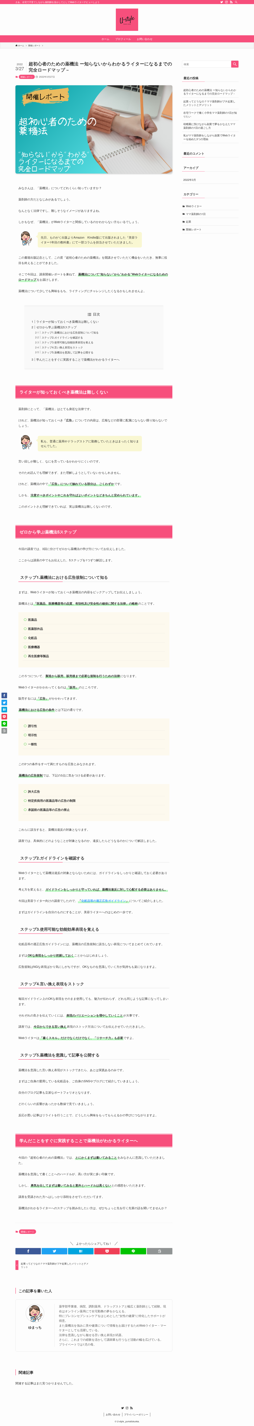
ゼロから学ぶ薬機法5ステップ (56, 327)
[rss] (231, 2)
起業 (188, 221)
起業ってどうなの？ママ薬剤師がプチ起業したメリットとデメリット (209, 103)
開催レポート (27, 76)
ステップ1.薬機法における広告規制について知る (70, 332)
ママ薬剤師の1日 (196, 214)
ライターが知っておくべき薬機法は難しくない (67, 321)
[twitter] (221, 2)
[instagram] (226, 2)
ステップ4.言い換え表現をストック (62, 347)
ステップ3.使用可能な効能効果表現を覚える (67, 342)
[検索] (236, 2)
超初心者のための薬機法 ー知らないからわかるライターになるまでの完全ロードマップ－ (209, 92)
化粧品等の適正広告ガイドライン (103, 901)
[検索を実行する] (235, 64)
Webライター (194, 206)
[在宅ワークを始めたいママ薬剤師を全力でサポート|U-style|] (127, 20)
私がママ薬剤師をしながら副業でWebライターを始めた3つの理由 (209, 137)
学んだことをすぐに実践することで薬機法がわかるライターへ (78, 359)
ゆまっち (35, 1327)
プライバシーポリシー (136, 1414)
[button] (28, 1251)
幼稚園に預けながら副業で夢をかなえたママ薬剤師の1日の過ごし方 (209, 126)
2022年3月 (189, 180)
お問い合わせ (113, 1414)
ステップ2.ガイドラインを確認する (62, 337)
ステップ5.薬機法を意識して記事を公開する (67, 352)
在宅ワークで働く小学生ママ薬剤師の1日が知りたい (210, 114)
